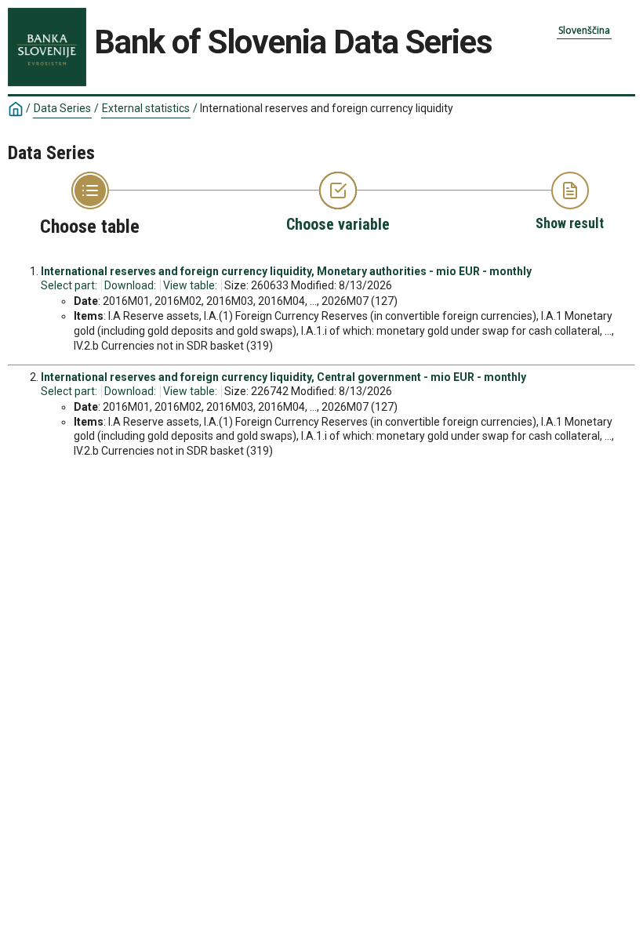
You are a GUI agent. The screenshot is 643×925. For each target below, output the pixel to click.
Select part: (69, 285)
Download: (130, 285)
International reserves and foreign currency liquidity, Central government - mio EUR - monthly (283, 377)
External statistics (146, 108)
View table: (190, 285)
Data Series (62, 108)
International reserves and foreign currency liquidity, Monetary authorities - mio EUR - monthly (286, 271)
